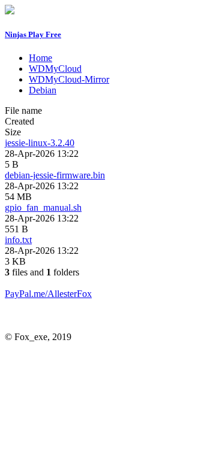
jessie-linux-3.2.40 (39, 143)
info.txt (18, 240)
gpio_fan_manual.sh (43, 207)
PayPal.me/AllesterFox (48, 294)
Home (40, 58)
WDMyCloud (55, 68)
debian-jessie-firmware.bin (55, 175)
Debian (42, 90)
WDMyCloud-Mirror (69, 79)
